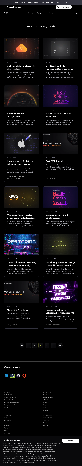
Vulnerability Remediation (12, 402)
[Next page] (60, 345)
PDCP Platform (47, 418)
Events (6, 430)
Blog (6, 13)
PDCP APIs (46, 420)
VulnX (44, 407)
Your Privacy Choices (16, 462)
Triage (6, 407)
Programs (7, 433)
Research (7, 428)
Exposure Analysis (9, 405)
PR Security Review (10, 397)
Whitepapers (8, 420)
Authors (51, 13)
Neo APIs (45, 425)
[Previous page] (22, 345)
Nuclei (45, 395)
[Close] (79, 439)
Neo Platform (47, 423)
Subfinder (46, 400)
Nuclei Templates (48, 397)
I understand (70, 441)
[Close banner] (79, 2)
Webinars (7, 423)
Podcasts (7, 425)
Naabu (45, 405)
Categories (41, 13)
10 (53, 345)
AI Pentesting (8, 395)
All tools (45, 410)
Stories (30, 13)
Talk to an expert (63, 7)
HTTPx (45, 402)
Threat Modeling (9, 400)
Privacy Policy (46, 460)
